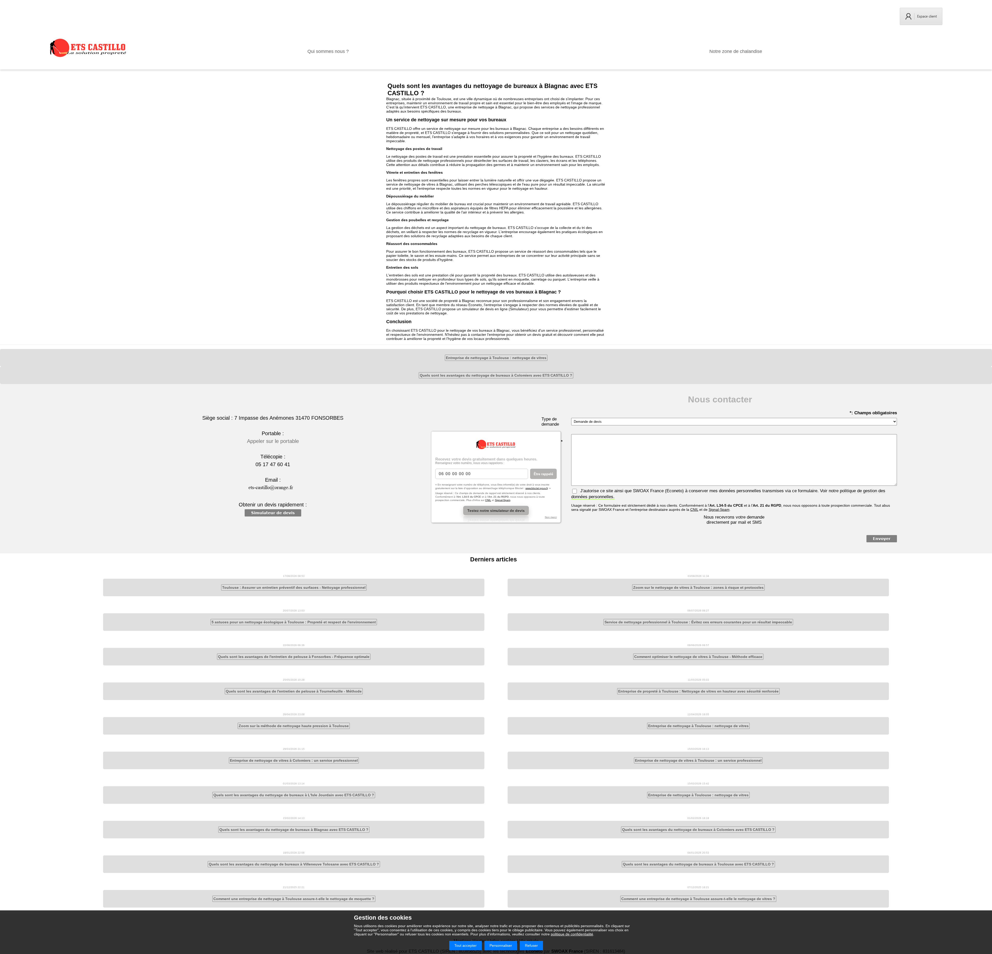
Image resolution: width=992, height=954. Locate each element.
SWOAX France (648, 490)
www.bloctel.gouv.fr (536, 488)
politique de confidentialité (572, 934)
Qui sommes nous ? (328, 51)
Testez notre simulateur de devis (496, 510)
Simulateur (519, 309)
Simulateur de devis (273, 513)
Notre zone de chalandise (735, 51)
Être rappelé (543, 474)
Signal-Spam (502, 500)
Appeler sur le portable (273, 441)
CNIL (488, 500)
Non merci (551, 516)
